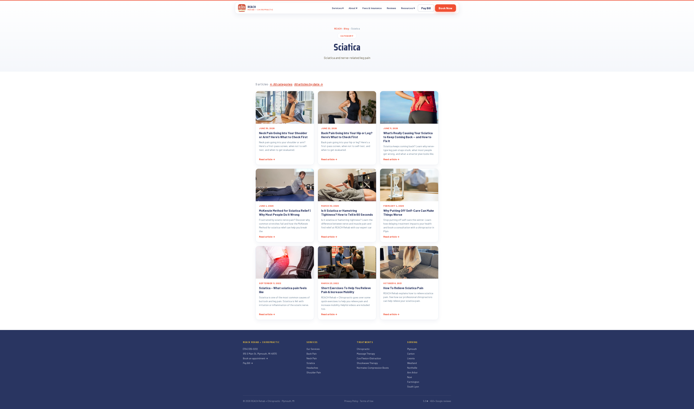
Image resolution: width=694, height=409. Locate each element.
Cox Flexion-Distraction (369, 358)
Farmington (413, 381)
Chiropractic (363, 348)
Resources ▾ (408, 8)
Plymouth (412, 348)
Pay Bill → (248, 363)
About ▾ (353, 8)
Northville (412, 367)
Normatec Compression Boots (373, 367)
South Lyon (413, 386)
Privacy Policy (351, 401)
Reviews (391, 8)
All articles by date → (308, 84)
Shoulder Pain (314, 372)
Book (445, 8)
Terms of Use (366, 401)
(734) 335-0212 (250, 348)
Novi (409, 377)
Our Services (313, 348)
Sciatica (311, 363)
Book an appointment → (255, 358)
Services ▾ (338, 8)
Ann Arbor (412, 372)
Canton (411, 353)
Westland (412, 363)
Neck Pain (312, 358)
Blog (346, 28)
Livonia (411, 358)
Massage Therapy (366, 353)
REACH (338, 28)
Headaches (312, 367)
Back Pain (312, 353)
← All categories (281, 84)
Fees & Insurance (372, 8)
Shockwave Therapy (367, 363)
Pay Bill (426, 8)
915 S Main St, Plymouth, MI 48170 (260, 353)
